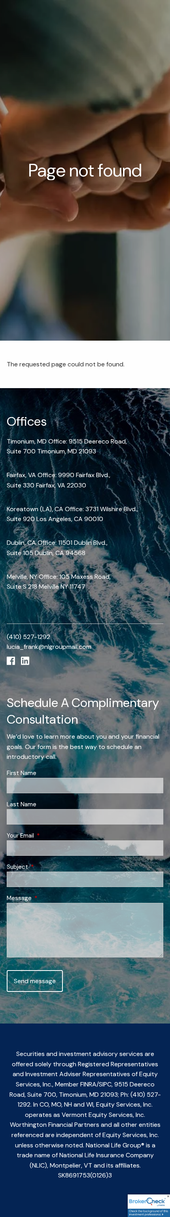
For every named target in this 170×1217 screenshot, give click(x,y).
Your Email (49, 836)
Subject (46, 867)
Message (48, 898)
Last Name (21, 804)
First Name (21, 773)
